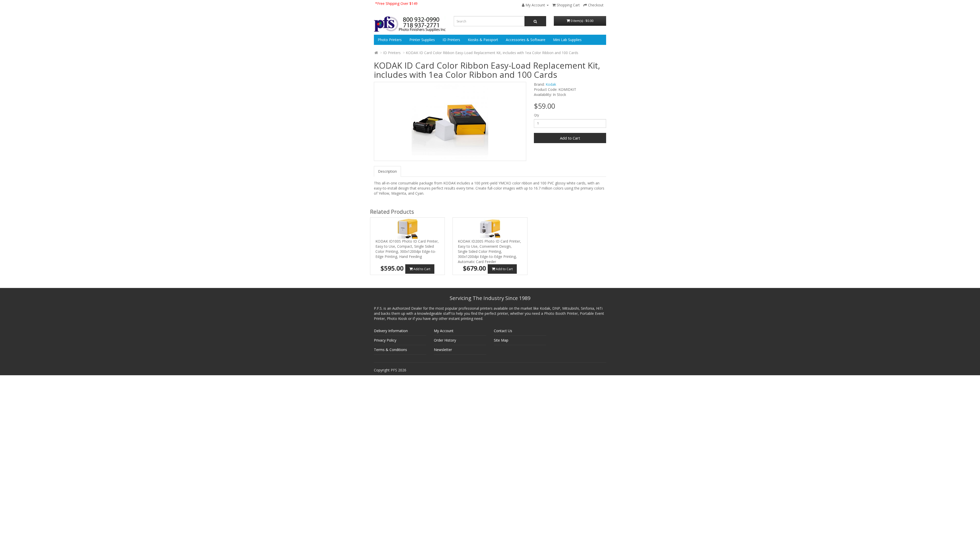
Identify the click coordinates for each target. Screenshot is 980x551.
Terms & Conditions (390, 349)
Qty (536, 115)
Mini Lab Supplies (567, 39)
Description (387, 171)
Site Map (501, 340)
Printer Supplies (422, 39)
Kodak (551, 84)
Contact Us (503, 330)
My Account (444, 330)
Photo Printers (390, 39)
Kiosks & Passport (483, 39)
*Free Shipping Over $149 (396, 3)
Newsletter (443, 349)
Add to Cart (570, 138)
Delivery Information (391, 330)
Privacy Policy (385, 340)
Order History (445, 340)
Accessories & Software (525, 39)
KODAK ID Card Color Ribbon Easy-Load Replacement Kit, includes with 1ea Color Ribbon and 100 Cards (492, 52)
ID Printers (451, 39)
